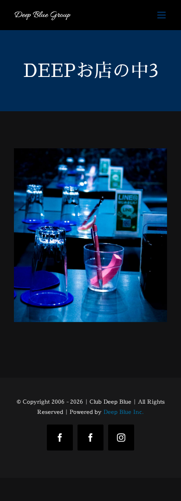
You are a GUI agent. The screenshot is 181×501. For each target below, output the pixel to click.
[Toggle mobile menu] (162, 15)
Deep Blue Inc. (123, 412)
